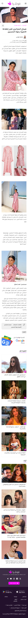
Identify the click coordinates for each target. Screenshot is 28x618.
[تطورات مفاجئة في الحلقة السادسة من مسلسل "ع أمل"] (14, 498)
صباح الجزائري (7, 324)
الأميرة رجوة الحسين (16, 327)
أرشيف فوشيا (17, 25)
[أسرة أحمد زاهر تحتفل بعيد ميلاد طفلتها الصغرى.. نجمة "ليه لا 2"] (14, 524)
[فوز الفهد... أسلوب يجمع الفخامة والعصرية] (14, 415)
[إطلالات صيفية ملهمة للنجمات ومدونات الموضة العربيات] (14, 389)
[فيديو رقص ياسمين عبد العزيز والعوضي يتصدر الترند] (14, 473)
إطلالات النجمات (17, 324)
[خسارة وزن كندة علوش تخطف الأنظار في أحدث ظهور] (14, 363)
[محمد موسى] (24, 37)
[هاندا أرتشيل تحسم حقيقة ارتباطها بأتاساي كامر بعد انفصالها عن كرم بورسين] (14, 549)
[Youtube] (11, 578)
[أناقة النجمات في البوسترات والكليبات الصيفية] (14, 441)
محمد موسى (19, 37)
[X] (20, 578)
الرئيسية (24, 25)
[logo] (14, 3)
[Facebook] (17, 578)
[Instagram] (14, 578)
